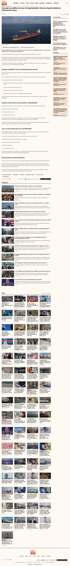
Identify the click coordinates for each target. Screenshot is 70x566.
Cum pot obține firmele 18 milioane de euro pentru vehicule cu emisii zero (45, 467)
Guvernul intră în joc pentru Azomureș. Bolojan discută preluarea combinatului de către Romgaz (33, 195)
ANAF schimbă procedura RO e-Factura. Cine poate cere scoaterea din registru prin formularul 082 (19, 420)
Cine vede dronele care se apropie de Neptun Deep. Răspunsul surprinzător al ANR (7, 541)
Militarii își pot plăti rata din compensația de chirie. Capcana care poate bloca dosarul (7, 376)
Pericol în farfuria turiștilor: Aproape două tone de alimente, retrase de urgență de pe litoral (32, 436)
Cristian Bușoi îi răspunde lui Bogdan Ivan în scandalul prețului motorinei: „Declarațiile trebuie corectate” (19, 496)
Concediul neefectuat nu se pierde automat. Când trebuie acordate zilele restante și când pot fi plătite (45, 319)
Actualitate (16, 3)
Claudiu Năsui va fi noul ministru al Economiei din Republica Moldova (7, 481)
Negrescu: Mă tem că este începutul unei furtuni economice (28, 279)
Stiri (11, 6)
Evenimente (49, 3)
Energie (32, 3)
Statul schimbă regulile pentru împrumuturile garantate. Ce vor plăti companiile (32, 467)
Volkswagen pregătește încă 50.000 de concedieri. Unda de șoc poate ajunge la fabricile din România (45, 304)
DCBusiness (3, 6)
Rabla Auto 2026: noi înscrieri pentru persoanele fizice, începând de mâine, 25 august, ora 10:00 (45, 496)
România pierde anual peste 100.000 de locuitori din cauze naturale (44, 376)
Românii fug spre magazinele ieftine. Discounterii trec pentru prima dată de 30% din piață (32, 362)
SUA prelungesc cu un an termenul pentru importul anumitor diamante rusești (45, 347)
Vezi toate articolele (46, 293)
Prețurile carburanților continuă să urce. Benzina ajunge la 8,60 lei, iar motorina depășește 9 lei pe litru (30, 238)
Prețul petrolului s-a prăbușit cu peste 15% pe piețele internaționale (30, 211)
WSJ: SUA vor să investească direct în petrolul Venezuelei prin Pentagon (32, 304)
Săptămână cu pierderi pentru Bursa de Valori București (7, 318)
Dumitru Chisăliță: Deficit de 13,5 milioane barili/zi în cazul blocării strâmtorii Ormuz (32, 229)
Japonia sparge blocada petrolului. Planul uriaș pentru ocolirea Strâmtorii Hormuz (19, 451)
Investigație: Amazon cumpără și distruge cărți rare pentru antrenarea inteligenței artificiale (45, 481)
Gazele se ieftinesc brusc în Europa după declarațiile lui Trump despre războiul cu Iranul (33, 220)
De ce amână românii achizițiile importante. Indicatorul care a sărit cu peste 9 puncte (32, 347)
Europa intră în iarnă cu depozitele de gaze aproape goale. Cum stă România (19, 319)
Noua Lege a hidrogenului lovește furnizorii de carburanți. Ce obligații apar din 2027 (7, 467)
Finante (22, 3)
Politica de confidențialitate (20, 562)
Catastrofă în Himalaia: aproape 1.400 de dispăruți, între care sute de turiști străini (20, 406)
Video (27, 3)
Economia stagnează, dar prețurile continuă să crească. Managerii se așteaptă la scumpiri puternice (32, 376)
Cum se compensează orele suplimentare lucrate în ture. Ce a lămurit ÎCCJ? (44, 333)
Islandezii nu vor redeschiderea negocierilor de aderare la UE (7, 304)
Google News (29, 179)
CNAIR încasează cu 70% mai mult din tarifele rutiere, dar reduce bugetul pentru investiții (32, 319)
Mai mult (56, 3)
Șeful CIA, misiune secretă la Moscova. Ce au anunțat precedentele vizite (45, 420)
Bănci (36, 3)
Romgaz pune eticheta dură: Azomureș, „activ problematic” (28, 186)
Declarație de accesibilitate (49, 562)
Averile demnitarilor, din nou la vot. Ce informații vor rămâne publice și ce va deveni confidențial (32, 451)
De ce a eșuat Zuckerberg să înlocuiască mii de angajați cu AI (6, 333)
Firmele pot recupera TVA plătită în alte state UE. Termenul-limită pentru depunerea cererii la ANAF (19, 390)
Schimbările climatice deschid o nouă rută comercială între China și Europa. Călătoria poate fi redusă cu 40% (45, 511)
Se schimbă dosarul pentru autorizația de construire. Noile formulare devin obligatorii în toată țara (32, 406)
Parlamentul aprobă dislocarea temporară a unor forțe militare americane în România (32, 255)
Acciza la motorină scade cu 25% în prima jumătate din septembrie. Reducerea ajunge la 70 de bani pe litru (7, 362)
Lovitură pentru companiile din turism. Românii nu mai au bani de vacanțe (19, 436)
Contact (42, 562)
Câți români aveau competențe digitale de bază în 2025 (19, 467)
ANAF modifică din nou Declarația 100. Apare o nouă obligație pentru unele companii (32, 511)
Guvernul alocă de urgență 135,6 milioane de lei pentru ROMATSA (19, 361)
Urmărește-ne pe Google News (28, 47)
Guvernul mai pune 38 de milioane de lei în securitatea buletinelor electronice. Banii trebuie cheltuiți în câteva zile (45, 390)
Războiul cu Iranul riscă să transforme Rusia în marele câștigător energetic (32, 245)
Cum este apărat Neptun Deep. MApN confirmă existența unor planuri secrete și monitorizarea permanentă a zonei (7, 497)
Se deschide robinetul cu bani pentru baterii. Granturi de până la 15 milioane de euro (32, 496)
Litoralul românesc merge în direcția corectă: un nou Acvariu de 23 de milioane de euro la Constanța (7, 526)
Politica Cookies (29, 562)
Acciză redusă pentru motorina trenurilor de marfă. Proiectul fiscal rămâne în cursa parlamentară (19, 511)
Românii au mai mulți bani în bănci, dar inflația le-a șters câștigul (19, 481)
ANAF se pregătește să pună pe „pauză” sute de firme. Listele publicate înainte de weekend (45, 526)
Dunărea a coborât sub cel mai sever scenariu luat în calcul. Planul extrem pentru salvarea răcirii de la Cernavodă (7, 390)
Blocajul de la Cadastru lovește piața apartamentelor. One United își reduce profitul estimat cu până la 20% (45, 406)
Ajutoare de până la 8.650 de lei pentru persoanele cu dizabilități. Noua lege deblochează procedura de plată (19, 347)
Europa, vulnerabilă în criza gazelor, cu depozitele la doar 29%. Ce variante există (32, 203)
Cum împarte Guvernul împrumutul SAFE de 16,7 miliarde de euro (7, 405)
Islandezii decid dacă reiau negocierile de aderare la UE (6, 347)
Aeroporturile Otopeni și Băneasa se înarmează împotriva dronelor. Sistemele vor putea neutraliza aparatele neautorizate (19, 526)
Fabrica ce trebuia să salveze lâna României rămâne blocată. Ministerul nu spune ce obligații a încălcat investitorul (45, 453)
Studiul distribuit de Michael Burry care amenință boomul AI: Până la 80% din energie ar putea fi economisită (32, 526)
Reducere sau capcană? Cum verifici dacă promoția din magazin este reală (32, 333)
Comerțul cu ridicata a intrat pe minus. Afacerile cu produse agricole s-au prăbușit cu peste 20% (7, 451)
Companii (41, 3)
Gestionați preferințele (36, 562)
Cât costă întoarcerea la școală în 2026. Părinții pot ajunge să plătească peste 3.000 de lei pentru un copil (19, 333)
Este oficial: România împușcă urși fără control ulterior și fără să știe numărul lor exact (7, 421)
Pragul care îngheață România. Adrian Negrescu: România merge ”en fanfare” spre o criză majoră (7, 437)
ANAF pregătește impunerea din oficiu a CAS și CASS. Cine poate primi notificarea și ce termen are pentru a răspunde (32, 481)
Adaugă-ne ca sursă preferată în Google (11, 47)
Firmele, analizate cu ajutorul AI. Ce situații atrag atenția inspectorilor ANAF (44, 436)
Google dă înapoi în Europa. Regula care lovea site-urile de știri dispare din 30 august (19, 376)
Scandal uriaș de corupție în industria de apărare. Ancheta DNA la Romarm (45, 362)
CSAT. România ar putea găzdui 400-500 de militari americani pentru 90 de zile (32, 271)
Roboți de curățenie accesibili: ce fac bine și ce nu (7, 511)
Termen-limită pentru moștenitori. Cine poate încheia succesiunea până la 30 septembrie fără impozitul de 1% (19, 304)
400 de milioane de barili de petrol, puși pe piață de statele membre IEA (31, 262)
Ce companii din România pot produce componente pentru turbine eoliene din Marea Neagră (32, 420)
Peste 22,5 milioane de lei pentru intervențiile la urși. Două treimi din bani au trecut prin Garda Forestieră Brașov (32, 391)
